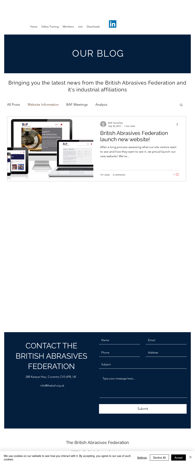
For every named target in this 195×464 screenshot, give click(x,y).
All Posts (13, 104)
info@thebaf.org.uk (52, 385)
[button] (181, 105)
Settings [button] (142, 457)
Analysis (101, 104)
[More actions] (178, 124)
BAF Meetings (77, 104)
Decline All (159, 457)
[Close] (190, 457)
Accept (178, 457)
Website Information (43, 104)
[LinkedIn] (112, 24)
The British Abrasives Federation (97, 442)
